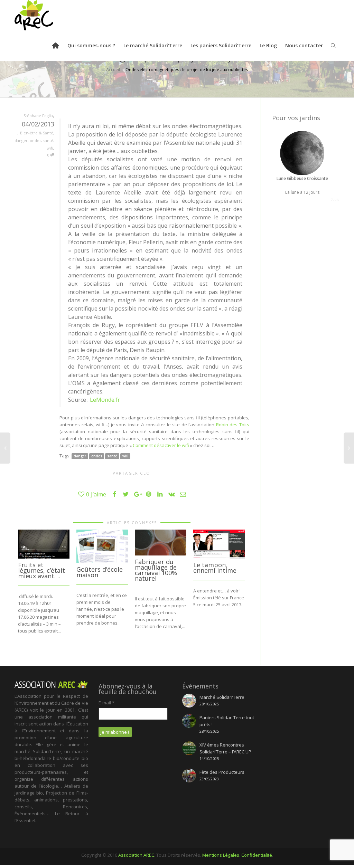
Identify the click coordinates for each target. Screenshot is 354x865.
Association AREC (136, 855)
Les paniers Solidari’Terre (220, 45)
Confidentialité (256, 855)
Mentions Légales (220, 855)
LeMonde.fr (105, 399)
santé (48, 140)
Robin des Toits (232, 424)
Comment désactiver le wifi (161, 445)
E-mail (106, 703)
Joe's (335, 199)
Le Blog (268, 45)
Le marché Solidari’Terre (152, 45)
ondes (35, 140)
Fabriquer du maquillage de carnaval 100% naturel (156, 570)
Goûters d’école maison (99, 572)
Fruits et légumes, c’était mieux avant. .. (41, 570)
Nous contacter (304, 45)
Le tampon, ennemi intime (214, 567)
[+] (43, 544)
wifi (50, 148)
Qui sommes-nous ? (91, 45)
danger (21, 140)
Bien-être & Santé (36, 132)
